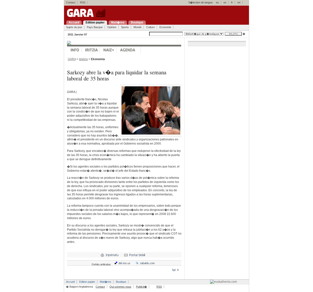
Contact (70, 2)
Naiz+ (108, 49)
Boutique (121, 281)
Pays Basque (95, 27)
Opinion (111, 27)
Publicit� (141, 286)
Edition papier (87, 281)
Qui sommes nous (120, 286)
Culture (150, 27)
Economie (165, 27)
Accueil (70, 281)
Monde (138, 27)
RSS (82, 2)
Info (74, 49)
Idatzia (83, 59)
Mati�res (105, 281)
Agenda (128, 49)
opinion (91, 49)
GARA (72, 59)
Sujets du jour (74, 27)
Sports (125, 27)
